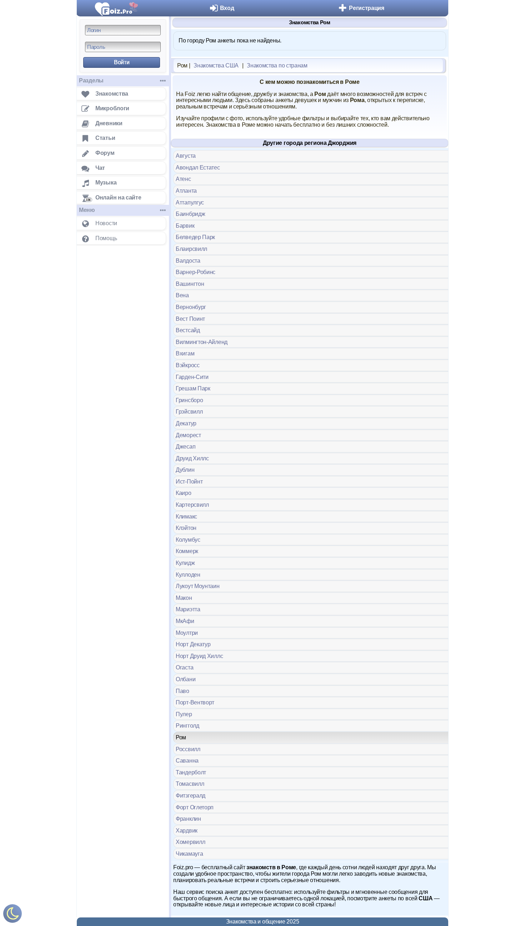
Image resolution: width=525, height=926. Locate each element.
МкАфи (185, 621)
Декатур (186, 423)
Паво (182, 691)
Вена (182, 295)
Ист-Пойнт (189, 482)
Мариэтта (188, 609)
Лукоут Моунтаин (198, 586)
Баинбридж (190, 214)
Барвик (185, 226)
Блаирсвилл (191, 249)
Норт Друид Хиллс (199, 656)
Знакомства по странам (277, 65)
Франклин (188, 819)
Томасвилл (190, 784)
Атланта (186, 191)
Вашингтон (190, 284)
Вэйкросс (188, 365)
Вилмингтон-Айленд (202, 342)
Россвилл (188, 749)
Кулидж (185, 563)
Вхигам (185, 353)
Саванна (187, 761)
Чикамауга (189, 854)
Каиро (183, 493)
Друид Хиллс (192, 458)
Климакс (186, 516)
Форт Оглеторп (195, 807)
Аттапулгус (190, 202)
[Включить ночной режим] (12, 915)
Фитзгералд (190, 796)
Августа (186, 156)
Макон (184, 598)
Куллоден (188, 575)
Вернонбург (191, 307)
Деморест (188, 435)
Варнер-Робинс (195, 272)
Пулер (184, 714)
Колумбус (188, 540)
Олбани (185, 679)
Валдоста (188, 261)
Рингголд (187, 726)
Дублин (185, 470)
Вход (227, 8)
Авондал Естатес (198, 168)
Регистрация (366, 8)
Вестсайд (188, 330)
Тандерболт (191, 772)
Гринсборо (189, 400)
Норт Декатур (193, 644)
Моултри (187, 633)
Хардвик (187, 831)
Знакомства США (216, 65)
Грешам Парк (193, 388)
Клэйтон (186, 528)
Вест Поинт (190, 319)
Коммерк (187, 551)
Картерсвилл (192, 505)
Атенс (183, 179)
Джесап (185, 447)
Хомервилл (190, 842)
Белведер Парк (195, 237)
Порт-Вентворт (195, 702)
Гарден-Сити (192, 377)
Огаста (184, 667)
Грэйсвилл (189, 412)
